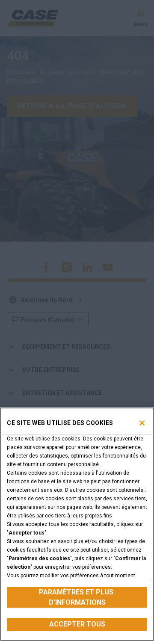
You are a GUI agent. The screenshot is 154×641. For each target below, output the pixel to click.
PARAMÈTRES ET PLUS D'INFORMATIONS (77, 597)
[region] (77, 524)
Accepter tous (77, 624)
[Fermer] (142, 423)
